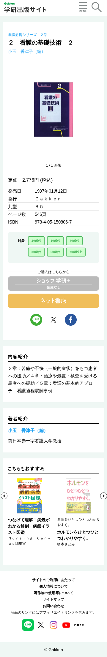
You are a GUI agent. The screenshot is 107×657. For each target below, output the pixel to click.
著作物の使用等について (53, 593)
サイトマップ (53, 599)
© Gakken (53, 649)
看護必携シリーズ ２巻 (27, 35)
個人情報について (53, 586)
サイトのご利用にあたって (53, 580)
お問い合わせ (53, 606)
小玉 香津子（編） (26, 51)
